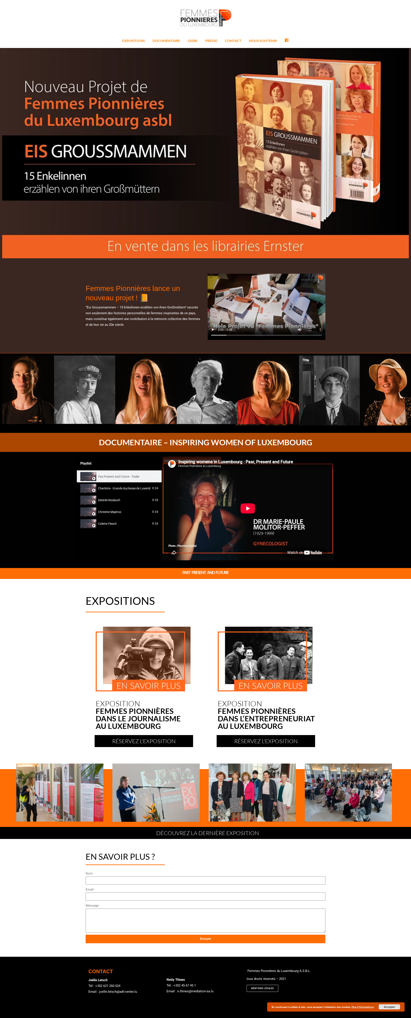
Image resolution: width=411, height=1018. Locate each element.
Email (90, 889)
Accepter (389, 1007)
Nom (89, 873)
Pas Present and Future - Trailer (119, 476)
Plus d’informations (362, 1007)
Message (92, 905)
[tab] (119, 476)
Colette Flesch (107, 523)
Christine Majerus (109, 512)
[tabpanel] (248, 508)
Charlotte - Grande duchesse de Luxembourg (124, 488)
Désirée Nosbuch (109, 500)
